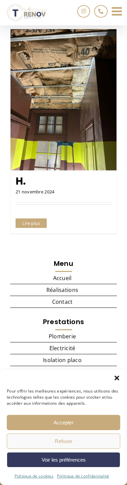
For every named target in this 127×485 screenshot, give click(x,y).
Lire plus (31, 223)
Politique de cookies (34, 476)
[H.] (63, 99)
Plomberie (62, 336)
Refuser (63, 441)
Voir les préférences (64, 460)
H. (21, 181)
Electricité (62, 348)
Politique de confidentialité (83, 476)
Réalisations (62, 290)
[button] (116, 378)
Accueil (62, 278)
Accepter (63, 422)
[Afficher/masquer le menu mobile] (118, 11)
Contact (62, 301)
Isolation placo (62, 360)
